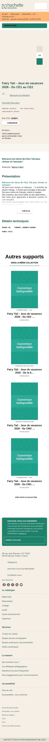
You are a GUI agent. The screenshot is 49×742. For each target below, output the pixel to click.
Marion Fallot (17, 167)
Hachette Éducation (11, 103)
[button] (24, 25)
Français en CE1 (8, 17)
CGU (4, 719)
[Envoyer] (42, 540)
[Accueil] (12, 6)
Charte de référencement (11, 726)
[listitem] (4, 585)
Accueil (5, 14)
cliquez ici (22, 533)
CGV (3, 722)
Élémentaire (15, 14)
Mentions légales (8, 715)
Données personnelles (10, 708)
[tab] (24, 263)
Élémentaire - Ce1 (29, 14)
